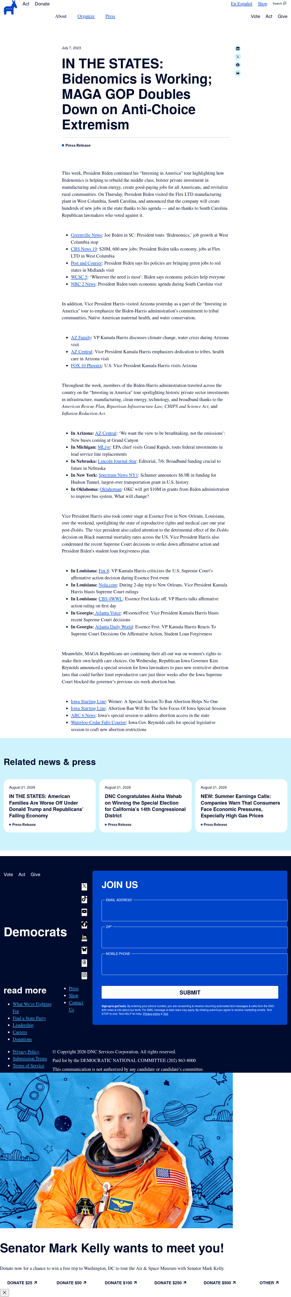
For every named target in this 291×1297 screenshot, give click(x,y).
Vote (255, 16)
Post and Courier (86, 263)
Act (26, 3)
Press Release (78, 145)
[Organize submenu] (97, 16)
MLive (104, 447)
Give (282, 16)
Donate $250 (168, 1283)
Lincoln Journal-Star (117, 461)
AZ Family (81, 337)
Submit (190, 992)
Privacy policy (151, 1014)
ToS (165, 1014)
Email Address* (119, 899)
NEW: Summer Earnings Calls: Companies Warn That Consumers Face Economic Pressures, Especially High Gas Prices (240, 806)
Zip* (109, 926)
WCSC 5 (79, 277)
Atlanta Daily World (114, 626)
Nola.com (108, 584)
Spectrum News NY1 (118, 475)
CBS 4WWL (111, 598)
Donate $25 (19, 1283)
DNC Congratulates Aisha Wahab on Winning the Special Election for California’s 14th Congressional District (145, 806)
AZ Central (81, 351)
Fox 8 (104, 570)
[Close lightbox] (4, 1293)
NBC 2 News (83, 284)
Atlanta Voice (107, 612)
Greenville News (86, 235)
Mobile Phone (118, 953)
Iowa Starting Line (88, 701)
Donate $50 (69, 1283)
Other (267, 1283)
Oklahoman (110, 489)
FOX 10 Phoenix (86, 365)
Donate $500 (217, 1283)
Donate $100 (118, 1283)
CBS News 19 (84, 249)
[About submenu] (69, 16)
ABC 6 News (83, 715)
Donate (42, 3)
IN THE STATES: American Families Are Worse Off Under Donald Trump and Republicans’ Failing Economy (46, 806)
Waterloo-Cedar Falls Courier (98, 722)
